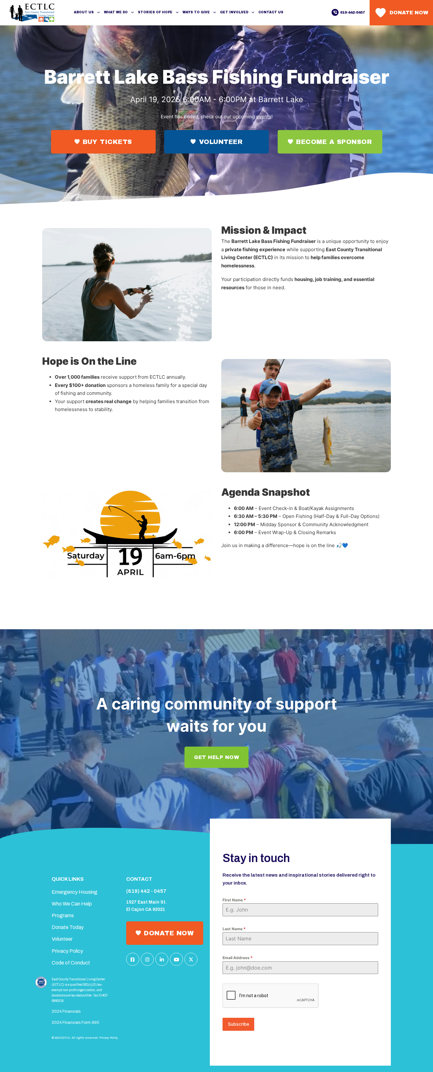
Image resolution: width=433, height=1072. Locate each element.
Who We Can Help (72, 903)
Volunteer (221, 141)
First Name (234, 900)
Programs (63, 915)
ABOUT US (84, 12)
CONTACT (139, 879)
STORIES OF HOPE (155, 12)
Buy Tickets (107, 141)
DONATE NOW (169, 933)
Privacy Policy (67, 951)
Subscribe (238, 1024)
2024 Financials (66, 1011)
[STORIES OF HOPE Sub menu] (177, 12)
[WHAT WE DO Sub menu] (132, 12)
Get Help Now (216, 757)
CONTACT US (270, 12)
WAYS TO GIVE (196, 12)
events (263, 117)
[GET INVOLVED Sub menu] (253, 12)
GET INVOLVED (234, 12)
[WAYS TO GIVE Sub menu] (214, 12)
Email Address (238, 957)
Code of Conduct (71, 962)
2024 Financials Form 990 (75, 1022)
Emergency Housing (74, 892)
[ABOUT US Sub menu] (98, 12)
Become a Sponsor (334, 141)
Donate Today (68, 927)
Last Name (234, 928)
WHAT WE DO (116, 12)
